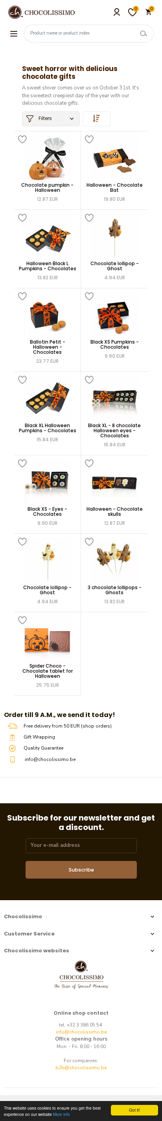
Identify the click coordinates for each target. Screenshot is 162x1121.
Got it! (134, 1110)
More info (61, 1114)
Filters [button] (44, 118)
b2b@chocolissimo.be (81, 1068)
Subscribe (81, 870)
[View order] (96, 118)
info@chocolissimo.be (81, 1032)
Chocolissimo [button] (23, 916)
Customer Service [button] (29, 933)
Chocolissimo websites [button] (36, 950)
